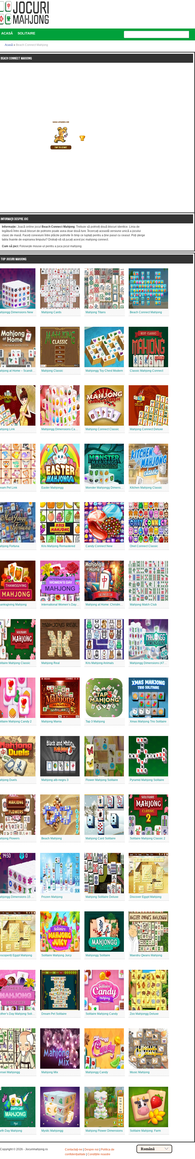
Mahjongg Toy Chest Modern (104, 370)
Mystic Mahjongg (52, 1130)
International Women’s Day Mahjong (64, 604)
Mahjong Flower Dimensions (104, 1130)
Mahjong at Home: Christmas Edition (109, 604)
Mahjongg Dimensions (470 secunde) (154, 663)
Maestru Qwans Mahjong (146, 955)
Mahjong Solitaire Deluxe (102, 897)
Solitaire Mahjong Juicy (56, 955)
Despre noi (91, 1149)
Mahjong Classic (52, 370)
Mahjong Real (50, 663)
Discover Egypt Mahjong (145, 897)
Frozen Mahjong (52, 897)
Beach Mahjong (51, 838)
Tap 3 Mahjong (95, 721)
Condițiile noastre (99, 1154)
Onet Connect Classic (144, 546)
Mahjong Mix (49, 1072)
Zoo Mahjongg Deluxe (144, 1013)
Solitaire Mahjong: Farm (145, 1130)
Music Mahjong (140, 1072)
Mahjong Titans (96, 312)
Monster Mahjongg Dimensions (106, 487)
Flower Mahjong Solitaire (102, 780)
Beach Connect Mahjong (146, 312)
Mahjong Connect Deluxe (146, 429)
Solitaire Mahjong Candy (102, 1013)
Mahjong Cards (51, 312)
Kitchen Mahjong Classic (146, 487)
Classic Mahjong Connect (146, 370)
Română (148, 1149)
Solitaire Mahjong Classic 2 (147, 838)
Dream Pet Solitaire (54, 1013)
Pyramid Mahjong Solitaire (147, 780)
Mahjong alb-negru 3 (54, 780)
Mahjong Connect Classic (102, 429)
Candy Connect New (99, 546)
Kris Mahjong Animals (100, 663)
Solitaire (26, 33)
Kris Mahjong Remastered (58, 546)
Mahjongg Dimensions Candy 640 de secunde (71, 429)
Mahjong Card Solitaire (101, 838)
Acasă (9, 45)
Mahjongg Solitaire (98, 955)
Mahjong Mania (51, 721)
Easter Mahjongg (52, 487)
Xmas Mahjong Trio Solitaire (148, 721)
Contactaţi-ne (73, 1149)
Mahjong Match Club (143, 604)
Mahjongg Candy (97, 1072)
